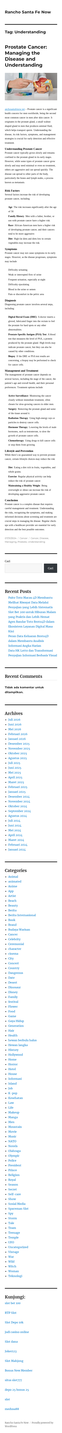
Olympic (13, 1155)
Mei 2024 (14, 830)
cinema (13, 953)
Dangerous (15, 973)
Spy (10, 1213)
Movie (12, 1131)
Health (13, 1035)
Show (12, 1199)
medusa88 (12, 1409)
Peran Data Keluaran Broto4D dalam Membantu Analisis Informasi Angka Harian (28, 640)
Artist (12, 896)
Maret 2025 (16, 782)
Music (12, 1136)
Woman (13, 1271)
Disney (13, 992)
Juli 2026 (14, 719)
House (12, 1074)
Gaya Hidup (16, 1021)
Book (11, 920)
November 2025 (19, 748)
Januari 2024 (17, 849)
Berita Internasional (22, 915)
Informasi (15, 1078)
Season (13, 1184)
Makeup (13, 1112)
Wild (11, 1261)
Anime (12, 886)
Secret (12, 1189)
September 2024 (19, 811)
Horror (13, 1064)
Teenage (14, 1232)
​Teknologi (15, 1276)
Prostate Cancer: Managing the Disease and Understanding (26, 56)
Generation (16, 1025)
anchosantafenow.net (15, 109)
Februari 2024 (17, 844)
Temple (13, 1237)
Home (12, 1059)
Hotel (12, 1069)
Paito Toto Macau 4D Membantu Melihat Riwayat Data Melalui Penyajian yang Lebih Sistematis (30, 602)
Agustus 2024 (17, 816)
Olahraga (14, 1151)
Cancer (24, 538)
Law (11, 1102)
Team (12, 1228)
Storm (12, 1218)
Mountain (15, 1127)
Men (11, 1122)
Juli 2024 (14, 820)
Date (11, 977)
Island (12, 1083)
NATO (12, 1141)
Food (11, 1011)
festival (13, 1001)
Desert (12, 982)
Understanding (36, 541)
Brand (12, 924)
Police (12, 1160)
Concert (13, 963)
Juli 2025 (14, 763)
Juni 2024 (14, 825)
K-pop (12, 1093)
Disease (44, 538)
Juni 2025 (14, 767)
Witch (12, 1266)
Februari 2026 (18, 734)
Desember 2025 (19, 743)
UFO (11, 1242)
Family (13, 997)
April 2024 (15, 835)
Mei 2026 (14, 729)
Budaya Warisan (19, 929)
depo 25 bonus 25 (17, 1389)
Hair (11, 1030)
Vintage (13, 1252)
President (14, 1165)
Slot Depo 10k (14, 1322)
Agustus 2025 (17, 758)
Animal (13, 876)
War (11, 1256)
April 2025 (15, 777)
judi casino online (17, 1332)
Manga (13, 1117)
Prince (12, 1170)
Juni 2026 (15, 724)
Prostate (22, 541)
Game (12, 1016)
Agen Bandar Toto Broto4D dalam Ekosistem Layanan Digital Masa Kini (31, 626)
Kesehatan (15, 1098)
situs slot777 (13, 1380)
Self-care (14, 1194)
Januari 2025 (17, 791)
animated (14, 881)
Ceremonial (16, 944)
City (11, 958)
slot (7, 1399)
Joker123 (11, 1351)
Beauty (13, 905)
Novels (13, 1146)
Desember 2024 (19, 796)
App (11, 891)
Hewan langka (18, 1045)
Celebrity (14, 939)
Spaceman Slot (18, 1208)
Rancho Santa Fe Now (28, 12)
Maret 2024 (16, 840)
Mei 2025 (14, 772)
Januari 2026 (17, 739)
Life (10, 1107)
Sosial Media (16, 1204)
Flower (13, 1006)
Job (10, 1088)
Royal (12, 1179)
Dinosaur (14, 987)
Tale (11, 1223)
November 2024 (19, 801)
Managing (11, 541)
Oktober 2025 (17, 753)
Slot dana (11, 1341)
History (13, 1050)
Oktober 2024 (17, 806)
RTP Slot (11, 1312)
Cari (7, 561)
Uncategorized (18, 1247)
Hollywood (15, 1054)
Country (13, 968)
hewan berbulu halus (22, 1040)
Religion (14, 1175)
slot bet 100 (12, 1303)
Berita (12, 910)
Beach (12, 900)
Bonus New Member (18, 1370)
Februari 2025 (17, 787)
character (14, 949)
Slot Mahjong (14, 1361)
